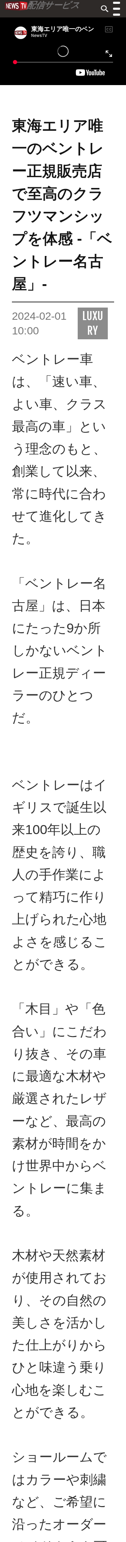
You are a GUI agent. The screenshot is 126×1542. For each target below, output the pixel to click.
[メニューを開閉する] (116, 9)
